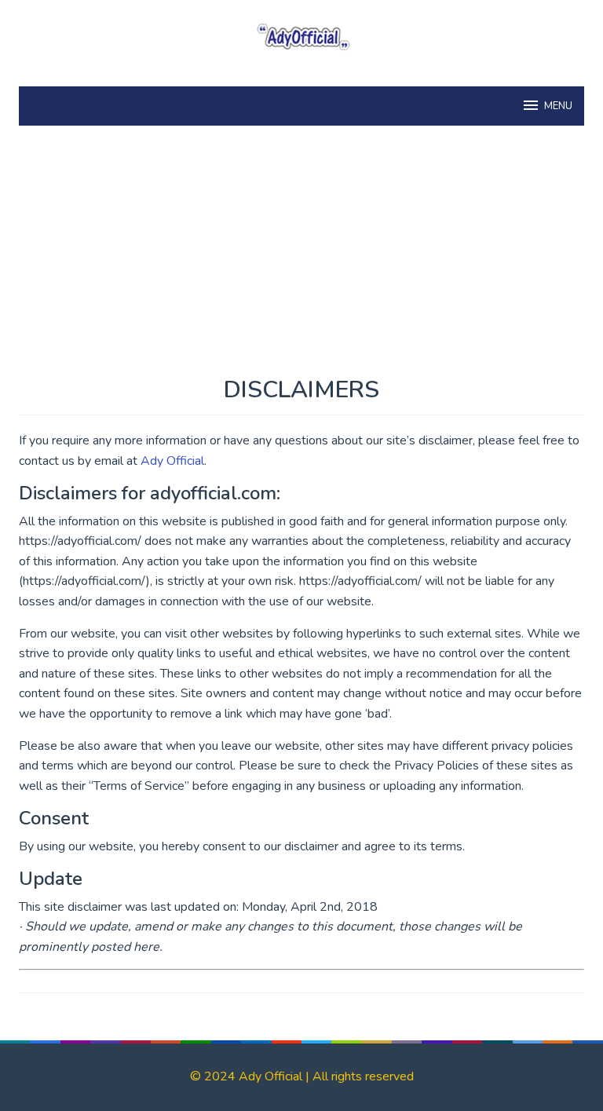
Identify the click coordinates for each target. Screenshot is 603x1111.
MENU (558, 106)
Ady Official (172, 461)
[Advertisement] (301, 259)
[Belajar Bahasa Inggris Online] (301, 34)
